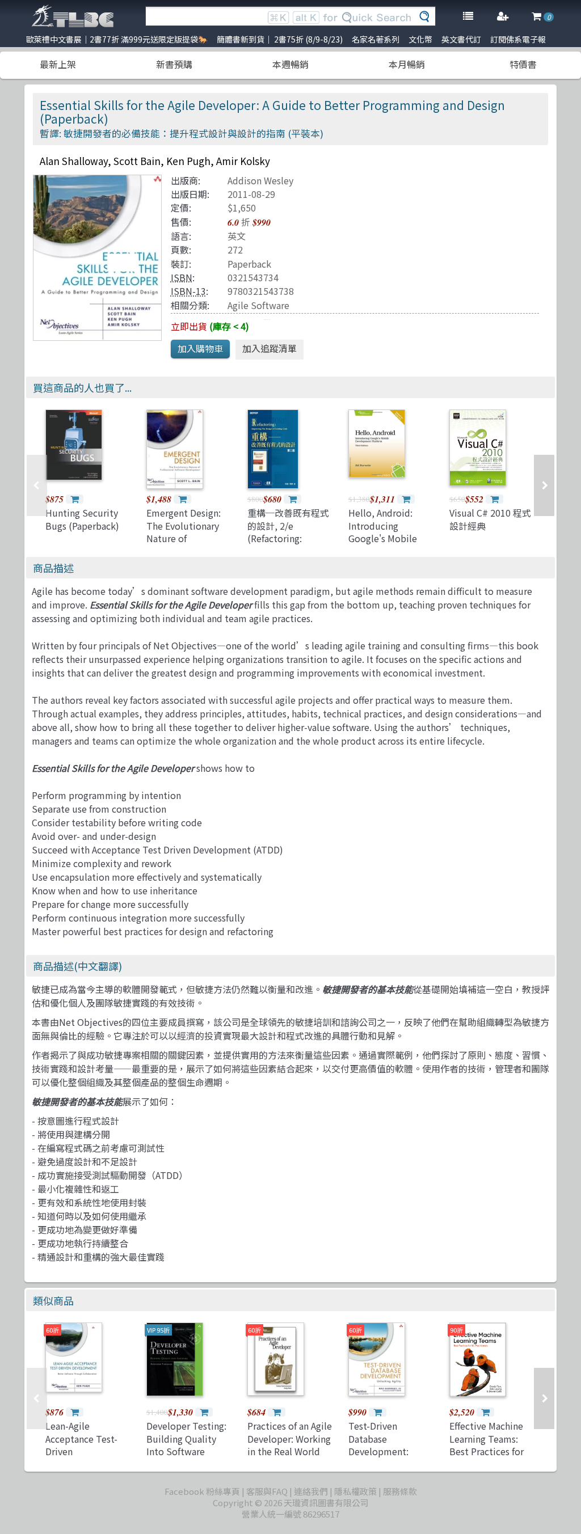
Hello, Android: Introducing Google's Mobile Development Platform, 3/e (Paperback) (382, 544)
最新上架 (58, 64)
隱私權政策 (355, 1491)
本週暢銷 (290, 64)
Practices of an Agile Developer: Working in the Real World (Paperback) (289, 1444)
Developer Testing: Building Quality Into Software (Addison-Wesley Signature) (186, 1451)
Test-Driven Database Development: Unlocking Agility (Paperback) (384, 1451)
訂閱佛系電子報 (518, 39)
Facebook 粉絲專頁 (202, 1491)
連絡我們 (311, 1491)
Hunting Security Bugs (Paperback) (82, 519)
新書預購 (174, 64)
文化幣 (420, 39)
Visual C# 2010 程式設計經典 (490, 519)
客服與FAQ (267, 1491)
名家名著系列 (375, 39)
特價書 (523, 64)
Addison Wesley (260, 180)
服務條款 (400, 1491)
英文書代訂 (461, 39)
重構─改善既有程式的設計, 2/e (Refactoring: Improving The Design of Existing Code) (288, 544)
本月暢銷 (407, 64)
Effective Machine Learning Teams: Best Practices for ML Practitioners (486, 1444)
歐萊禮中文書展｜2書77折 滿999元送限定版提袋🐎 (117, 39)
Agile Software (258, 305)
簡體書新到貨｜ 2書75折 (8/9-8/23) (280, 39)
